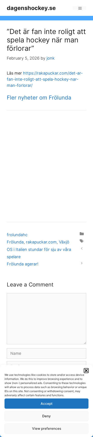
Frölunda (15, 242)
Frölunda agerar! (22, 264)
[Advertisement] (46, 166)
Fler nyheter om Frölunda (39, 97)
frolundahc (17, 234)
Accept (47, 403)
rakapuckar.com (41, 242)
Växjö (64, 242)
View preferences (46, 428)
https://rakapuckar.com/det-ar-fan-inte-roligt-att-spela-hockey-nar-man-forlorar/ (45, 79)
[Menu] (79, 8)
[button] (86, 370)
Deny (46, 416)
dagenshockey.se (31, 8)
